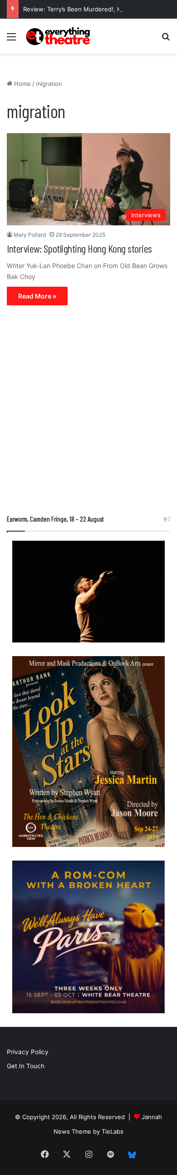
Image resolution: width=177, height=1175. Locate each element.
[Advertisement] (88, 412)
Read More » (37, 296)
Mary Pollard (30, 234)
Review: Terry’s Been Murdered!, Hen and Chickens (96, 9)
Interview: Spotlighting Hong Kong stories (79, 248)
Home (21, 83)
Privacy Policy (28, 1052)
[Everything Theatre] (59, 36)
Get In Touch (25, 1066)
